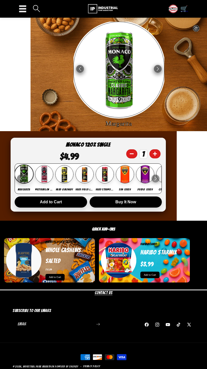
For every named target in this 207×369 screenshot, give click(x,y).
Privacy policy (91, 366)
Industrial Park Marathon (38, 366)
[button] (24, 9)
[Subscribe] (98, 324)
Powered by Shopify (66, 366)
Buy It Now (125, 202)
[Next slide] (155, 179)
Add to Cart (51, 202)
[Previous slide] (21, 179)
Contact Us (104, 293)
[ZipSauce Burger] (173, 9)
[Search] (36, 9)
